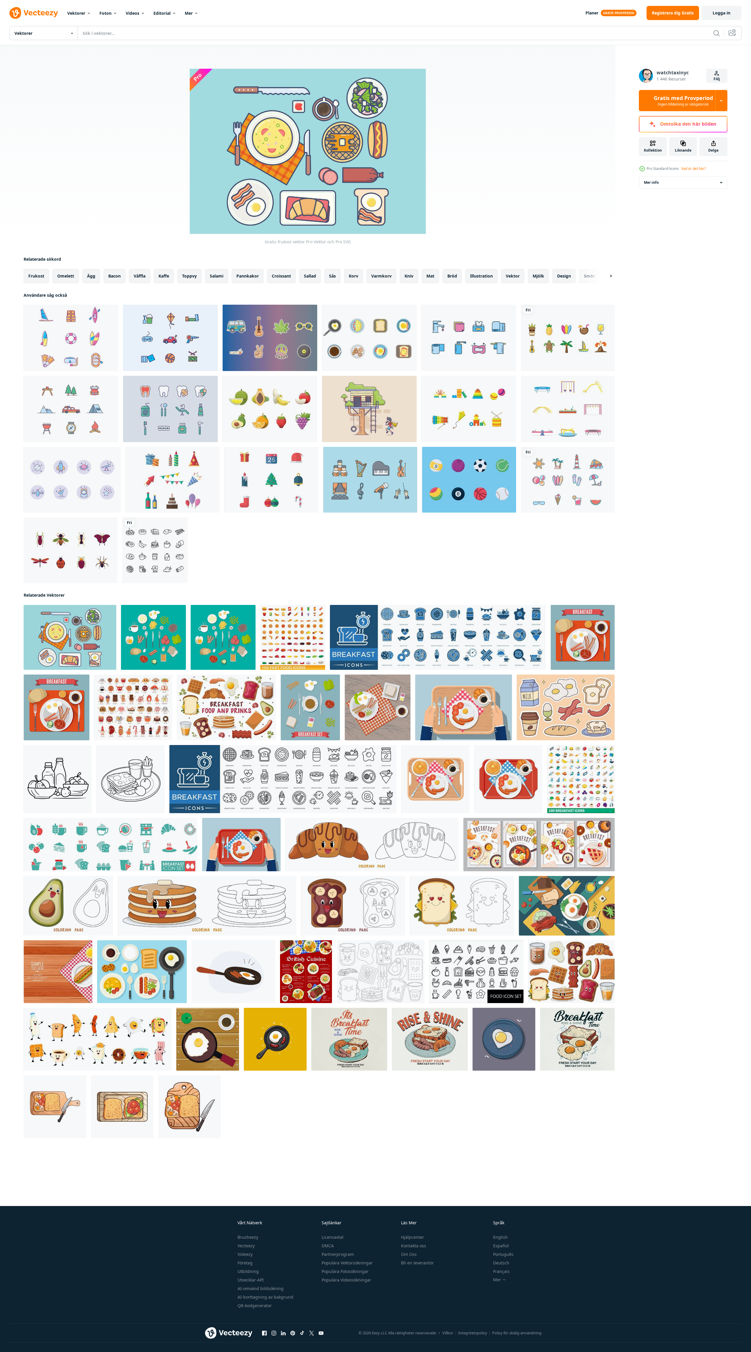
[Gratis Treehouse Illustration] (369, 409)
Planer (591, 13)
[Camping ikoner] (71, 409)
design (564, 276)
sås (332, 276)
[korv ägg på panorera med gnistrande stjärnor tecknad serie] (275, 1039)
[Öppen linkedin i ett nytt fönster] (283, 1333)
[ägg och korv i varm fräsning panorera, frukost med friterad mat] (233, 971)
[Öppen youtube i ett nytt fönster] (321, 1333)
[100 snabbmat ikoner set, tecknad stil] (292, 637)
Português (503, 1254)
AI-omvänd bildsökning (261, 1288)
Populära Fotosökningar (345, 1271)
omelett (65, 276)
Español (501, 1245)
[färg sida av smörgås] (462, 906)
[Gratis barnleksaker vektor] (468, 409)
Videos (132, 13)
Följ (717, 78)
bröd (452, 276)
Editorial (162, 13)
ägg (91, 276)
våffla (139, 276)
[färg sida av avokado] (68, 906)
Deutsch (501, 1263)
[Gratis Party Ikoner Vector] (172, 480)
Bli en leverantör (417, 1263)
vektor (513, 276)
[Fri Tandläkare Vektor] (170, 409)
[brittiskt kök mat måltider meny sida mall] (306, 971)
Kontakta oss (413, 1245)
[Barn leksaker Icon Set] (170, 338)
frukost (36, 276)
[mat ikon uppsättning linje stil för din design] (476, 971)
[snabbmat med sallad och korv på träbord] (58, 971)
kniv (409, 276)
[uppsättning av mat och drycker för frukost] (226, 707)
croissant (281, 276)
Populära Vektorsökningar (347, 1263)
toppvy (189, 276)
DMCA (328, 1245)
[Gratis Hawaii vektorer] (568, 338)
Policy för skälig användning (516, 1332)
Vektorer (76, 13)
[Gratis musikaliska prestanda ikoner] (370, 480)
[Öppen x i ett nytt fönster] (311, 1333)
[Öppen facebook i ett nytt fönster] (264, 1333)
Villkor (447, 1332)
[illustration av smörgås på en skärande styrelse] (55, 1106)
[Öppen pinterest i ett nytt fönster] (292, 1333)
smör (589, 276)
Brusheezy (248, 1237)
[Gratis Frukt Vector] (269, 409)
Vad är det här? (693, 168)
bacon (114, 276)
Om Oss (409, 1254)
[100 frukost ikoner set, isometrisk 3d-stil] (581, 779)
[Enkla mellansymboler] (72, 480)
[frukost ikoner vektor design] (155, 550)
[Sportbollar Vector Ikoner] (469, 480)
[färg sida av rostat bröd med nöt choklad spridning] (353, 906)
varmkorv (381, 276)
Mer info (651, 182)
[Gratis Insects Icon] (70, 550)
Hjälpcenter (412, 1237)
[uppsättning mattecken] (133, 707)
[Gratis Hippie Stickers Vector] (269, 338)
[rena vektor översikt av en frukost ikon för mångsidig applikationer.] (58, 779)
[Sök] (716, 33)
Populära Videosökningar (346, 1280)
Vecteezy (246, 1245)
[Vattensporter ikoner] (71, 338)
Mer (189, 13)
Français (501, 1271)
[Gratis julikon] (271, 480)
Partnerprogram (338, 1254)
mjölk (538, 276)
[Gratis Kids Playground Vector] (568, 409)
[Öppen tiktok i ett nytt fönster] (302, 1333)
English (500, 1237)
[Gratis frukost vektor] (369, 338)
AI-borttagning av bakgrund (265, 1297)
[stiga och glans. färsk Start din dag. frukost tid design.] (577, 1039)
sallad (310, 276)
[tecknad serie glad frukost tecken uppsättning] (97, 1039)
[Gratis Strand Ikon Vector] (568, 480)
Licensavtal (332, 1237)
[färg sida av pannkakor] (207, 906)
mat (430, 276)
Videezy (245, 1254)
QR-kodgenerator (255, 1305)
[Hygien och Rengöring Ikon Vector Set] (468, 338)
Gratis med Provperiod (683, 100)
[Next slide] (605, 276)
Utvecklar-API (251, 1280)
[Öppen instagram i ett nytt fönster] (273, 1333)
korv (353, 276)
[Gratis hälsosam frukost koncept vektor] (142, 971)
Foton (105, 13)
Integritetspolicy (472, 1332)
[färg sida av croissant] (372, 844)
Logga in (721, 13)
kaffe (163, 276)
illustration (481, 276)
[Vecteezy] (33, 13)
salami (216, 276)
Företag (245, 1263)
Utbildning (248, 1271)
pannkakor (247, 276)
